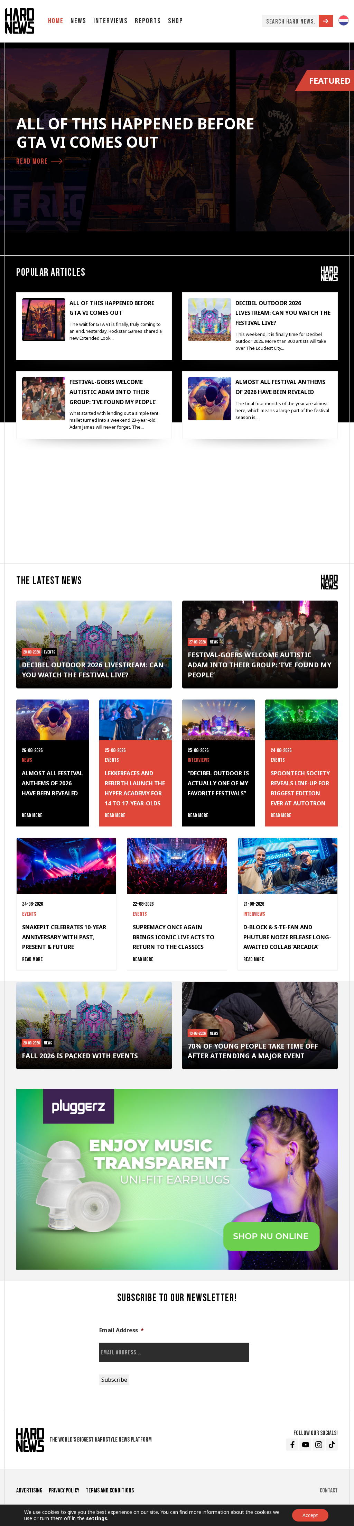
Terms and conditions (110, 1490)
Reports (148, 21)
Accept (310, 1515)
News (78, 21)
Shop (175, 21)
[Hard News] (19, 21)
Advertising (29, 1490)
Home (56, 21)
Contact (329, 1490)
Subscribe (114, 1379)
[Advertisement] (177, 504)
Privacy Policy (64, 1490)
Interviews (110, 21)
